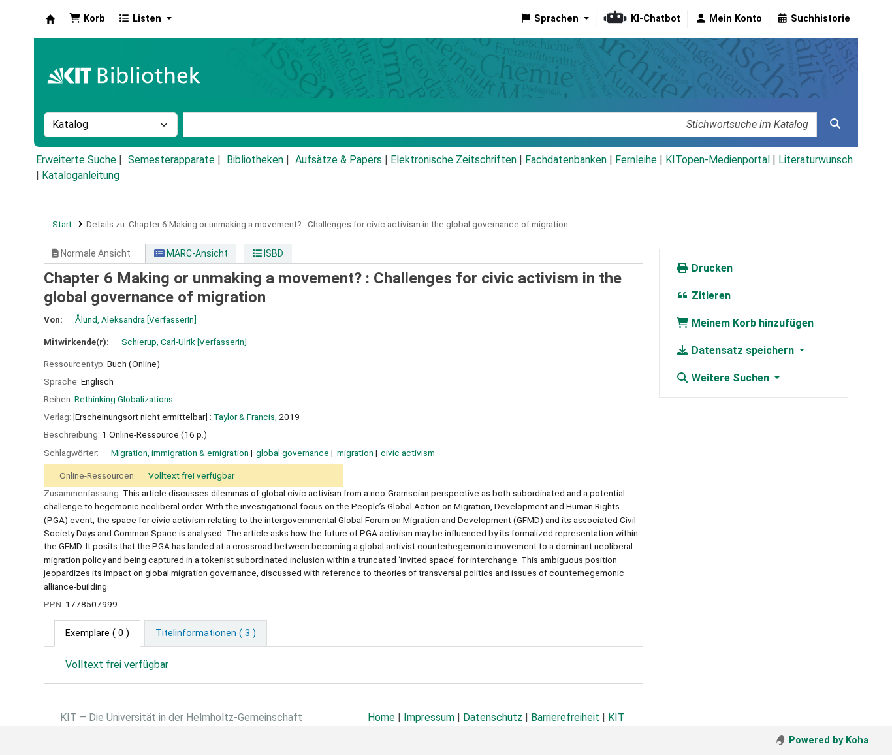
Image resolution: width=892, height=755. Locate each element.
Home (381, 717)
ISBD (272, 253)
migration (355, 452)
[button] (87, 19)
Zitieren (710, 295)
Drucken (711, 268)
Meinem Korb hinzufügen (751, 323)
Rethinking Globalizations (123, 399)
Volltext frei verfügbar (191, 475)
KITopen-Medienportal (717, 159)
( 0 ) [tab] (97, 633)
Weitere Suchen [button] (730, 378)
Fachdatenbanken (566, 159)
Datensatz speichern (743, 350)
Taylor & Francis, (245, 416)
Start (62, 224)
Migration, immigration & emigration (180, 452)
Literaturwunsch (815, 159)
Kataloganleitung (80, 175)
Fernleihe (636, 159)
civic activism (408, 452)
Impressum (429, 717)
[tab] (205, 633)
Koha (50, 19)
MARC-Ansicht (196, 253)
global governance (292, 452)
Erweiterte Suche (76, 159)
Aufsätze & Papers (338, 159)
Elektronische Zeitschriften (453, 159)
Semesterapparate (171, 159)
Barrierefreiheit (565, 717)
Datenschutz (492, 717)
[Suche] (835, 124)
